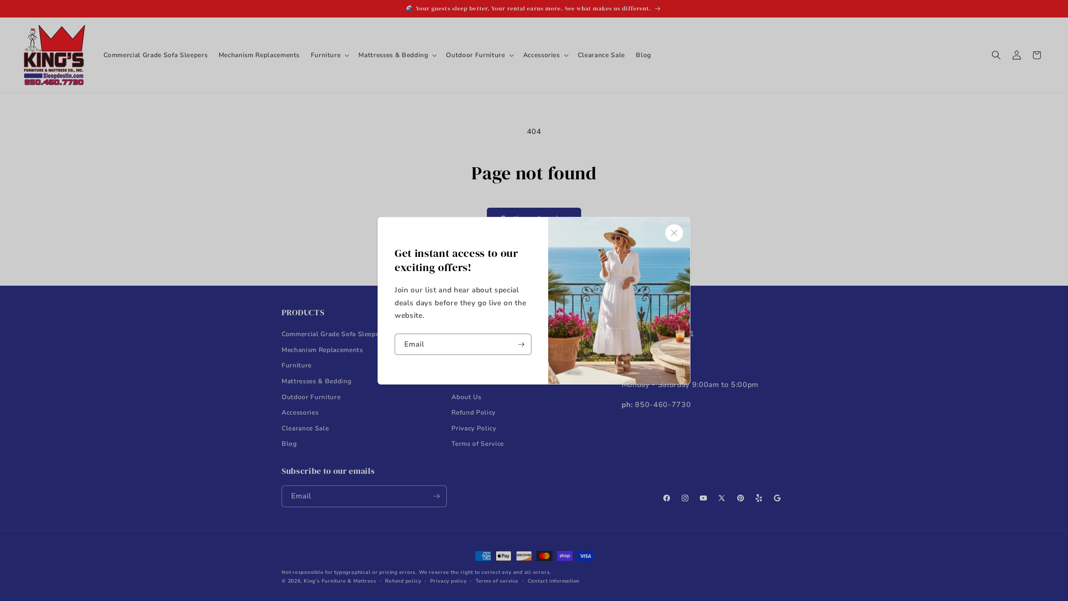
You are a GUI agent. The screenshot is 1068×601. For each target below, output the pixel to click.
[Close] (674, 233)
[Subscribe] (521, 344)
